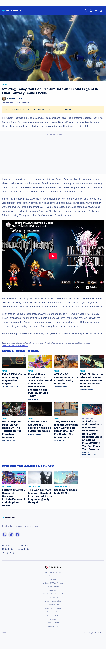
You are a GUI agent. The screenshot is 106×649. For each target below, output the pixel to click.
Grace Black (33, 399)
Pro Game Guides (53, 572)
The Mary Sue (53, 612)
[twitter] (11, 534)
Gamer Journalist (53, 601)
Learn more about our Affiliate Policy (15, 345)
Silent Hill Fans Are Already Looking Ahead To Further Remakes (39, 426)
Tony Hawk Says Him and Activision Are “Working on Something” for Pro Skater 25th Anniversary (66, 429)
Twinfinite (53, 576)
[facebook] (17, 534)
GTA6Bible (53, 626)
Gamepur (53, 579)
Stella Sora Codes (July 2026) (65, 491)
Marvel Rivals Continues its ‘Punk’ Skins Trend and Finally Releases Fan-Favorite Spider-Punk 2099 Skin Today (40, 385)
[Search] (85, 10)
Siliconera (53, 590)
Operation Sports (53, 608)
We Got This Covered (53, 594)
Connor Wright (9, 440)
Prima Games (53, 587)
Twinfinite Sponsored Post (89, 453)
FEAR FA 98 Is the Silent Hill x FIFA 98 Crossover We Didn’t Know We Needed (91, 380)
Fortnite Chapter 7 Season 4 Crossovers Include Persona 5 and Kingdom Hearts (13, 497)
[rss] (4, 534)
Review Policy (23, 549)
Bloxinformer (53, 623)
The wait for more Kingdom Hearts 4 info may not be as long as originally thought (40, 496)
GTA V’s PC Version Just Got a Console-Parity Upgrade (66, 379)
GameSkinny (53, 605)
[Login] (101, 10)
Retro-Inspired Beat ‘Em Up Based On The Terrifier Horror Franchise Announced (11, 429)
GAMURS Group (98, 633)
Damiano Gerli (60, 387)
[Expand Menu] (96, 10)
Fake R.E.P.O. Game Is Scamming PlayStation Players (14, 379)
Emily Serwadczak (10, 387)
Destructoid (53, 597)
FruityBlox (53, 619)
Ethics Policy (8, 549)
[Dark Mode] (91, 10)
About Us (6, 545)
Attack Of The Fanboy (53, 583)
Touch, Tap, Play (53, 615)
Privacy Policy (8, 552)
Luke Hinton (59, 440)
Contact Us (22, 545)
